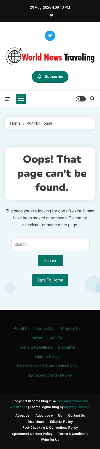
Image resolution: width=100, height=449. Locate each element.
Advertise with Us (47, 337)
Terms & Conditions (35, 347)
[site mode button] (81, 98)
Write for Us (70, 328)
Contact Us (44, 328)
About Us (21, 328)
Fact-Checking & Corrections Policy (47, 366)
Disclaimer (67, 347)
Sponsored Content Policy (50, 375)
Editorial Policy (47, 356)
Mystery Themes (76, 407)
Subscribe (54, 76)
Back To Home (50, 280)
